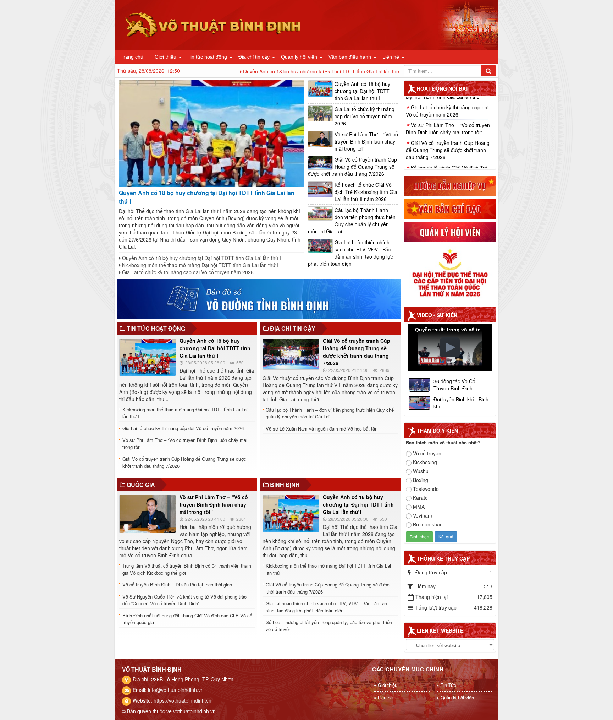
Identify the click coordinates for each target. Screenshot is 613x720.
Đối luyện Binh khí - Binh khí (460, 403)
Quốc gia (141, 485)
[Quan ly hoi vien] (450, 231)
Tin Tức (448, 685)
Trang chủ (132, 57)
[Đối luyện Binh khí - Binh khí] (419, 402)
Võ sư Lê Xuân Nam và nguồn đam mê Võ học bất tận (321, 428)
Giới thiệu (165, 57)
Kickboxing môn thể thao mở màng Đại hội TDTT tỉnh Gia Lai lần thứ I (199, 265)
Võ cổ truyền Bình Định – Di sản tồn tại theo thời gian (177, 584)
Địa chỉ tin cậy (254, 57)
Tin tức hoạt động (207, 57)
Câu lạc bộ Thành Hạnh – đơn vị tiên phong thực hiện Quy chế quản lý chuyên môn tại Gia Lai (352, 220)
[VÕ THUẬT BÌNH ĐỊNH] (213, 24)
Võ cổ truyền (427, 453)
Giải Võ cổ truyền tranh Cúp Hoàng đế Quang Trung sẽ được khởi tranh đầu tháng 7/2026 (352, 166)
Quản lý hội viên (299, 57)
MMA (419, 506)
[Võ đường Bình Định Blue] (259, 298)
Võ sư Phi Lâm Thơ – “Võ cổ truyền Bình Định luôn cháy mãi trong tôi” (366, 141)
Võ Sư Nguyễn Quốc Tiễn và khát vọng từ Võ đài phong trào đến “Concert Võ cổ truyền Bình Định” (184, 600)
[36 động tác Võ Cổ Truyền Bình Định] (419, 384)
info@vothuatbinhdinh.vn (176, 689)
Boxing (420, 479)
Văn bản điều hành (349, 57)
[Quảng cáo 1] (450, 273)
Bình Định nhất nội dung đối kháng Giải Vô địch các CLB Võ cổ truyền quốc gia (187, 619)
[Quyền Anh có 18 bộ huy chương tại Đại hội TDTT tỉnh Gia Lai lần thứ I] (211, 132)
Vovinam (422, 515)
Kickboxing (425, 462)
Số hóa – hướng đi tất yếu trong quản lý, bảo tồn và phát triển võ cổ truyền (329, 626)
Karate (420, 497)
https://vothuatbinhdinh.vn (182, 700)
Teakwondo (426, 488)
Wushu (421, 471)
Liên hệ (390, 57)
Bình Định (285, 485)
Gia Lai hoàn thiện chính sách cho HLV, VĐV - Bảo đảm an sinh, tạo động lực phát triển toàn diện (350, 253)
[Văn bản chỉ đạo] (450, 208)
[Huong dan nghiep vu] (450, 185)
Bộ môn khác (427, 524)
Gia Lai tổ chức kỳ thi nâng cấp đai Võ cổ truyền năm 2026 (187, 272)
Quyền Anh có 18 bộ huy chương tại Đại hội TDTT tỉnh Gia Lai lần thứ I (280, 71)
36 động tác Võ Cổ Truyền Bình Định (454, 385)
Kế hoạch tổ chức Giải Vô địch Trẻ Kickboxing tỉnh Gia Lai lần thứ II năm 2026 (366, 191)
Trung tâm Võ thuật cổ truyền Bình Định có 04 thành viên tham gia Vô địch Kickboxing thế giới (186, 569)
